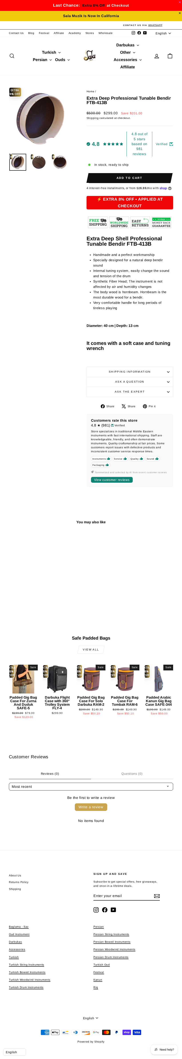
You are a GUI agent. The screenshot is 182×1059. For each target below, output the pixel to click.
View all (91, 649)
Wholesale (106, 33)
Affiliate (59, 33)
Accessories (126, 59)
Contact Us (16, 33)
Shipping (93, 118)
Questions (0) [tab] (131, 773)
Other (126, 52)
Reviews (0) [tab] (50, 773)
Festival (44, 33)
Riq (95, 987)
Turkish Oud (101, 964)
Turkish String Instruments (26, 964)
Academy (75, 33)
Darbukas (126, 45)
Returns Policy (19, 882)
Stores (89, 33)
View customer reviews (112, 480)
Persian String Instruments (111, 934)
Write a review (91, 807)
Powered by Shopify (91, 1041)
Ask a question (129, 381)
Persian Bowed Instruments (112, 941)
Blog (31, 33)
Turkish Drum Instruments (26, 987)
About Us (15, 875)
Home (91, 91)
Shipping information (130, 371)
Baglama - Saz (19, 926)
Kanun (97, 979)
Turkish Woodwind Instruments (29, 979)
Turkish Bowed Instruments (27, 972)
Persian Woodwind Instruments (114, 949)
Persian (40, 59)
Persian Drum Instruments (111, 957)
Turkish (49, 52)
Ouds (60, 59)
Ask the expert (130, 391)
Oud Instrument (19, 934)
